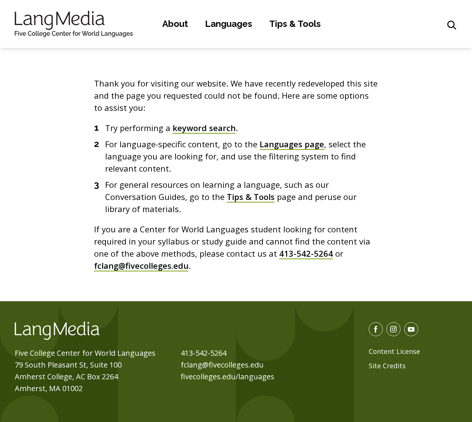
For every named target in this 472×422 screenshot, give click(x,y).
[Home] (74, 22)
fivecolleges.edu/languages (227, 376)
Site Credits (387, 365)
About (175, 23)
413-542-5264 (306, 253)
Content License (394, 351)
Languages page (292, 144)
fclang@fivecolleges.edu (141, 265)
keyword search (204, 127)
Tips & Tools (295, 23)
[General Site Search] (451, 25)
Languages (228, 23)
